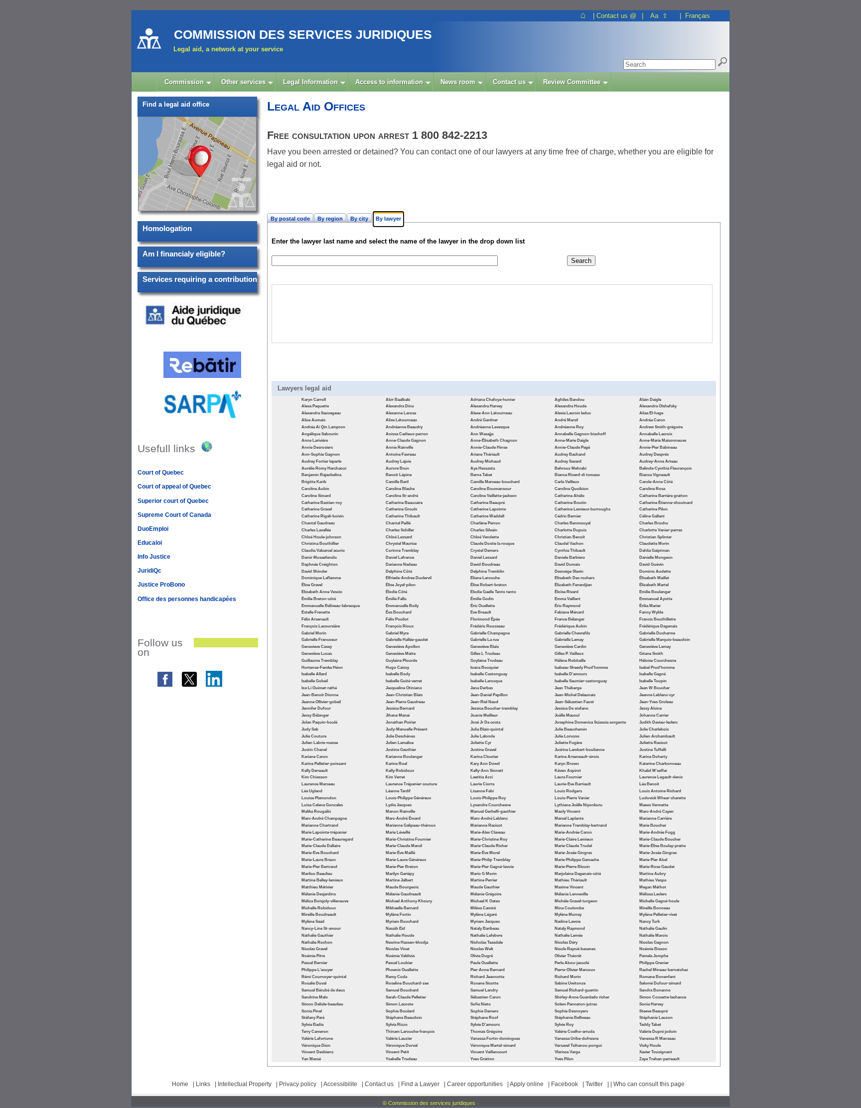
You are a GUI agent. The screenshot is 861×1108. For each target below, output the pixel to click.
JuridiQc (149, 570)
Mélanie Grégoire (485, 894)
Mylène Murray (568, 914)
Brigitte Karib (313, 482)
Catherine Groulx (401, 509)
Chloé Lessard (399, 537)
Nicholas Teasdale (486, 942)
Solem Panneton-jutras (576, 1004)
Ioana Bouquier (484, 667)
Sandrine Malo (314, 997)
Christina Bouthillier (320, 543)
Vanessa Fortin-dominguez (495, 1038)
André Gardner (484, 420)
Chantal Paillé (398, 523)
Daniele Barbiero (570, 557)
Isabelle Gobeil (314, 681)
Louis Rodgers (568, 791)
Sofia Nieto (480, 1004)
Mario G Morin (483, 873)
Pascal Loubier (399, 963)
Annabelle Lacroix (655, 434)
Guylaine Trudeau (486, 660)
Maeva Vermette (653, 805)
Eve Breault (480, 612)
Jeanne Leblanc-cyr (657, 695)
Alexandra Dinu (400, 406)
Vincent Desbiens (317, 1052)
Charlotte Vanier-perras (660, 530)
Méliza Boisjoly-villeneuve (324, 901)
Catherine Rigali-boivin (322, 516)
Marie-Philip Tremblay (490, 860)
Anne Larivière (314, 440)
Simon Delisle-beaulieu (322, 1004)
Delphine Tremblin (487, 571)
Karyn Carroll (313, 399)
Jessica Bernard (400, 708)
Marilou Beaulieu (316, 873)
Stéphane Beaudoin (404, 1017)
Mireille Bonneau (654, 908)
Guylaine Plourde (401, 660)
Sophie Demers (484, 1011)
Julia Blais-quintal (486, 729)
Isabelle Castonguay (488, 674)
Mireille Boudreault (318, 914)
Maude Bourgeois (402, 887)
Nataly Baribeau (484, 928)
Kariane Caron (314, 756)
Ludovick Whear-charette (662, 798)
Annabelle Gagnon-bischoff (580, 434)
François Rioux (400, 626)
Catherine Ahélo (569, 495)
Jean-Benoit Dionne (319, 695)
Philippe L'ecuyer (317, 970)
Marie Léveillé (398, 832)
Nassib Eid (395, 928)
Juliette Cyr (480, 742)
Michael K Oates (485, 901)
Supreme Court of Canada (174, 514)
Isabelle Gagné (652, 674)
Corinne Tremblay (402, 550)
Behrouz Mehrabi (570, 468)
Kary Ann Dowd (485, 763)
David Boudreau (485, 564)
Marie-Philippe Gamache (577, 860)
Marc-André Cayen (656, 811)
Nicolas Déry (566, 942)
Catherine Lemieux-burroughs (582, 509)
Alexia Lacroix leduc (573, 413)
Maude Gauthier (485, 887)
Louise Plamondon (318, 798)
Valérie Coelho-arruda (574, 1031)
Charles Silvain (483, 530)
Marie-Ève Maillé (400, 853)
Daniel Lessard (483, 557)
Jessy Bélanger (315, 715)
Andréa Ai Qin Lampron (323, 427)
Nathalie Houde (400, 935)
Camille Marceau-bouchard (495, 482)
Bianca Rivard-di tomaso (577, 475)
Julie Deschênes (400, 736)
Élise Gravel (311, 585)
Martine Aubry (652, 873)
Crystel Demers (484, 550)
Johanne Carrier (654, 715)
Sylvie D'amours (485, 1024)
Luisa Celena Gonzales (322, 805)
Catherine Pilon (653, 509)
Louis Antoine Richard (660, 791)
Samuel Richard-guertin (576, 990)
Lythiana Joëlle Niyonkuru (578, 805)
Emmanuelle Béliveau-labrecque (330, 606)
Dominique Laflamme (321, 578)
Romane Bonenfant (657, 977)
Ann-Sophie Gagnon (320, 454)
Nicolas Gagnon (654, 942)
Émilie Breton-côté (318, 599)
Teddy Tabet (650, 1024)
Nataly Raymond (570, 928)
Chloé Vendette (484, 537)
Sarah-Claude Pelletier (406, 997)
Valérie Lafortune (317, 1038)
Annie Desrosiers (317, 447)
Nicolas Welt (481, 949)
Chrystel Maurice (401, 543)
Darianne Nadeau (401, 564)
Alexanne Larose (401, 413)
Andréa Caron (652, 420)
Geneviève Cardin (570, 646)
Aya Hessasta (482, 468)
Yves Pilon (564, 1059)
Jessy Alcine (650, 708)
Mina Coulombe (569, 908)
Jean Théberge (568, 688)
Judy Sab (309, 729)
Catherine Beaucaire (404, 502)
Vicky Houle (650, 1045)
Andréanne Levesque (489, 427)
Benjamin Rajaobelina (321, 475)
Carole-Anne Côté (656, 482)
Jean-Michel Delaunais (575, 695)
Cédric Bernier (568, 516)
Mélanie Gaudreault (403, 894)
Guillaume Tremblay (319, 660)
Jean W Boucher (654, 688)
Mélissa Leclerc (653, 894)
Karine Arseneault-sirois (577, 756)
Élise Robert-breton (488, 585)
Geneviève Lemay (655, 646)
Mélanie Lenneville (571, 894)
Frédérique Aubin (571, 626)
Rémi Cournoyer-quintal (323, 977)
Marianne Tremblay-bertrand (581, 825)
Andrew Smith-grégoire (661, 427)
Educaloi (150, 542)
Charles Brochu (653, 523)
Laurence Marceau (318, 784)
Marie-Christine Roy (488, 839)
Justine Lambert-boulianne (579, 749)
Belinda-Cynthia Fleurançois (665, 468)
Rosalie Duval (313, 983)
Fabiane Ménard (569, 612)
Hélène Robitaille (570, 660)
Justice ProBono (161, 584)
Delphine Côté (399, 571)
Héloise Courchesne (657, 660)
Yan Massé (311, 1059)
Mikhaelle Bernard (402, 908)
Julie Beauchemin (571, 729)
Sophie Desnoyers (571, 1011)
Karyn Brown (567, 763)
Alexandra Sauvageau (321, 413)
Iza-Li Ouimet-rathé (319, 688)
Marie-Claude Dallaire (320, 846)
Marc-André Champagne (324, 818)
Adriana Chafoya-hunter (492, 399)
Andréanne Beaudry (404, 427)
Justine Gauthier (401, 749)
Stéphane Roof (484, 1017)
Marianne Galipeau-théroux (410, 825)
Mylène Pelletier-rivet (658, 914)
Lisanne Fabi (482, 791)
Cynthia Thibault (570, 550)
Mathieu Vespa (652, 880)
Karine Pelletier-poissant (323, 763)
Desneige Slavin (569, 571)
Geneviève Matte (401, 653)
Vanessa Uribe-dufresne (576, 1038)
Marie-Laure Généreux (406, 860)
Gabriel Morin (313, 633)
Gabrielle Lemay (569, 639)
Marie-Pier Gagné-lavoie (492, 866)
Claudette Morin (654, 543)
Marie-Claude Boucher (660, 839)
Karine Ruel (396, 763)
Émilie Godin (482, 599)
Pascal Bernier (314, 963)
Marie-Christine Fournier (408, 839)
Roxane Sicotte (484, 983)
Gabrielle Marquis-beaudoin (664, 639)
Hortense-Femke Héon (322, 667)
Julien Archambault (657, 736)
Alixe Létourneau (401, 420)
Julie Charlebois (654, 729)
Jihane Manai (398, 715)
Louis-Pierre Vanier (572, 798)
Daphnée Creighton (319, 564)
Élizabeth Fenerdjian (573, 585)
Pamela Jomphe (653, 956)
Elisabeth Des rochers (574, 578)
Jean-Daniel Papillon (489, 695)
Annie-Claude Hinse (488, 447)
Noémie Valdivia (400, 956)
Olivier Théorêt (568, 956)
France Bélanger (569, 619)
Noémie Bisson (653, 949)
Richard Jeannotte (487, 977)
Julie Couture (313, 736)
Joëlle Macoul (567, 715)
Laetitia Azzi (481, 777)
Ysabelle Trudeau (401, 1059)
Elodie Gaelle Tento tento (493, 592)
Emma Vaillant (567, 599)
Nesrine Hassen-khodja (407, 942)
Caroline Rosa (652, 489)
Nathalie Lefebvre (486, 935)
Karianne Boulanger (404, 756)
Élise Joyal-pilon (401, 585)
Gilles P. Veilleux (569, 653)
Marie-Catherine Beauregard (327, 839)
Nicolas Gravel (314, 949)
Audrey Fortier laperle (321, 461)
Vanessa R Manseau (657, 1038)
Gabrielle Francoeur (319, 639)
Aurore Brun (397, 468)
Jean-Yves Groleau (656, 702)
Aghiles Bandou (569, 399)
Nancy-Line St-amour (321, 928)
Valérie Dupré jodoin (658, 1031)
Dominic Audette (655, 571)
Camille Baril (397, 482)
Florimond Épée (485, 619)
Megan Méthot (652, 887)
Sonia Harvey (651, 1004)
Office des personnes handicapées (187, 599)
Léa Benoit (649, 784)
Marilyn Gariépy (400, 873)
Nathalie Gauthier (317, 935)
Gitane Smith (651, 653)
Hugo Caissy (397, 667)
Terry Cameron (314, 1031)
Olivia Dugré (481, 956)
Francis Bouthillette (657, 619)
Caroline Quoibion (571, 489)
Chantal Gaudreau (318, 523)
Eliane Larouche (485, 578)
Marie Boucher (652, 825)
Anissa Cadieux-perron (407, 434)
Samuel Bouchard (402, 990)
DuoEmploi (153, 528)
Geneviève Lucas (316, 653)
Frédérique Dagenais (658, 626)
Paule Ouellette (484, 963)
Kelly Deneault (314, 770)
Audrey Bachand (570, 454)
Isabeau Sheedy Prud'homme (581, 667)
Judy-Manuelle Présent (407, 729)
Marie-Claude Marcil (404, 846)
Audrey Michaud (485, 461)
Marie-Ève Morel (485, 853)
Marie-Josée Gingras (573, 853)
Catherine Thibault (403, 516)
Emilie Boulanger (655, 592)
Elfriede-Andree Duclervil (408, 578)
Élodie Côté (396, 592)
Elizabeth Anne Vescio (321, 592)
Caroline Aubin (315, 489)
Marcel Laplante (569, 818)
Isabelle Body (398, 674)
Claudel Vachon (569, 543)
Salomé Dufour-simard (660, 983)
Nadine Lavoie (567, 921)
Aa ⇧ (659, 15)
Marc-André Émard (403, 818)
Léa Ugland (311, 791)
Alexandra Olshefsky (658, 406)
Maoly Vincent (567, 811)
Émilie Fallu (396, 599)
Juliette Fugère (568, 742)
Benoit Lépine (399, 475)
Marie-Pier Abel (653, 860)
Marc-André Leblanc (489, 818)
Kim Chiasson (314, 777)
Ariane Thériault (485, 454)
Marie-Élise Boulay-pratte (662, 846)
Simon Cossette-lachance (662, 997)
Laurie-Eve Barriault (573, 784)
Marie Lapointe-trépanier (324, 832)
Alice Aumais (313, 420)
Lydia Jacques (399, 805)
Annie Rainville (399, 447)
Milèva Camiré (483, 908)
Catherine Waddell (487, 516)
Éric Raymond (567, 606)
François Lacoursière (320, 626)
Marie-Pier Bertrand (319, 866)
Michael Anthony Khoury (409, 901)
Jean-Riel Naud (484, 702)
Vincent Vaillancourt (488, 1052)
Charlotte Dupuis (570, 530)
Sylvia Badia (312, 1024)
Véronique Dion (315, 1045)
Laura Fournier (568, 777)
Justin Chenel (314, 749)
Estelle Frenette (315, 612)
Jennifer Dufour (316, 708)
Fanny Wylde (651, 612)
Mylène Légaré (483, 914)
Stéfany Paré (312, 1017)
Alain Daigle (650, 399)
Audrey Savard (568, 461)
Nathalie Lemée (568, 935)
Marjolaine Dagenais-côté (578, 873)
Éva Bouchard (399, 612)
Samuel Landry (484, 990)
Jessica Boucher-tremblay (494, 708)
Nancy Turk (649, 921)
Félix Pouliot (397, 619)
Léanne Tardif (398, 791)
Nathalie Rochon (316, 942)
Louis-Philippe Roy (488, 798)
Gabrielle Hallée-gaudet (407, 639)
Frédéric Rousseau (487, 626)
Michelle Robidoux (318, 908)
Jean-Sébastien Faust (574, 702)
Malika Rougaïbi (316, 811)
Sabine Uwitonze (570, 983)
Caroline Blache (400, 489)
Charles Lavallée (316, 530)
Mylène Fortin (398, 914)
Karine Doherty (653, 756)
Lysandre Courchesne (490, 805)
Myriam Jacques (485, 921)
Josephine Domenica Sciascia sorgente (590, 722)
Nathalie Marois (653, 935)
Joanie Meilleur (484, 715)
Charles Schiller (400, 530)
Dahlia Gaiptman (654, 550)
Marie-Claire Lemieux (574, 839)
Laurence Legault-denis (661, 777)
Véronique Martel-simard (493, 1045)
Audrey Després (654, 454)
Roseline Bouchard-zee (407, 983)
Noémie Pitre (313, 956)
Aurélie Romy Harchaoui (323, 468)
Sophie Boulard (400, 1011)
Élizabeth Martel (654, 585)
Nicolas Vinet (398, 949)
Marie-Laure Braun (318, 860)
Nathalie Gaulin (653, 928)
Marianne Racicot (486, 825)
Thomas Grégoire (486, 1031)
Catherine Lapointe (488, 509)
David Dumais (567, 564)
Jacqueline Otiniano (404, 688)
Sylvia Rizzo (397, 1024)
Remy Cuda (396, 977)
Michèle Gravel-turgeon (576, 901)
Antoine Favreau (401, 454)
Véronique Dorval (402, 1045)
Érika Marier (650, 606)
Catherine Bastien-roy (321, 502)
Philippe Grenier (654, 963)
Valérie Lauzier (399, 1038)
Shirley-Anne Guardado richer (582, 997)
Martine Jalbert (399, 880)
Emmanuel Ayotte (655, 599)
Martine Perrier (483, 880)
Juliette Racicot (653, 742)
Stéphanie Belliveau (572, 1017)
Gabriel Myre (397, 633)
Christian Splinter (655, 537)
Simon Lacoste (399, 1004)
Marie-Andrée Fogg (657, 832)
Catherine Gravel (316, 509)
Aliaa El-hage (651, 413)
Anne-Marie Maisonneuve (662, 440)
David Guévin (651, 564)
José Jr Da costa (485, 722)
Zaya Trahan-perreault (659, 1059)
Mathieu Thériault (571, 880)
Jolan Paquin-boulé (319, 722)
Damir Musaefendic (319, 557)
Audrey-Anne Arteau (658, 461)
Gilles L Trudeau (485, 653)
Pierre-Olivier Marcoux (575, 970)
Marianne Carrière (655, 818)
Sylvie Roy (564, 1024)
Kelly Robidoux (400, 770)
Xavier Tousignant (655, 1052)
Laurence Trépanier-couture (411, 784)
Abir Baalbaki (398, 399)
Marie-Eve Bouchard (320, 853)
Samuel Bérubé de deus (323, 990)
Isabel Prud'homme (657, 667)
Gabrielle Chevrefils (572, 633)
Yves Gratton (482, 1059)
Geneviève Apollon (403, 646)
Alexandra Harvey (486, 406)
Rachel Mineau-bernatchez (663, 970)
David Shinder (314, 571)
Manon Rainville (400, 811)
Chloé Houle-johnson (321, 537)
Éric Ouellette (482, 606)
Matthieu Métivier (317, 887)
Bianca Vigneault (654, 475)
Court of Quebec (161, 472)
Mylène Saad (312, 921)
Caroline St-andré (402, 495)
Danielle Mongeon (656, 557)
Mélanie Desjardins (318, 894)
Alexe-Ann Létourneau (491, 413)
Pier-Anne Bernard (487, 970)
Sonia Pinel (311, 1011)
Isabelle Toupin (653, 681)
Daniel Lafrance (400, 557)
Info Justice (154, 556)
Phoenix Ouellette (402, 970)
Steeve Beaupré (653, 1011)
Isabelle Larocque (486, 681)
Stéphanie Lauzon (656, 1017)
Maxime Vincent (569, 887)
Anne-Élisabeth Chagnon (493, 440)
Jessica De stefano (571, 708)
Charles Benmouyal (572, 523)
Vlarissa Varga (567, 1052)
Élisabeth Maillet (654, 578)
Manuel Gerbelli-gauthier (493, 811)
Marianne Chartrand (319, 825)
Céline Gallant (652, 516)
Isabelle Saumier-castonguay (581, 681)
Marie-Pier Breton (402, 866)
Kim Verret (395, 777)
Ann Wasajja (481, 434)
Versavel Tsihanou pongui (578, 1045)
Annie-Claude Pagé (572, 447)
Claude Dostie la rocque (492, 543)
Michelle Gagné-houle (659, 901)
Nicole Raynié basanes (575, 949)
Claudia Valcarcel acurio (323, 550)
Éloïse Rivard (566, 592)
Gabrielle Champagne (490, 633)
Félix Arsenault (315, 619)
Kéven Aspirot (568, 770)
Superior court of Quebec (173, 500)
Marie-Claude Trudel (573, 846)
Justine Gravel (483, 749)
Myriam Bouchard (402, 921)
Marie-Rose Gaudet (657, 866)
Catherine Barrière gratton (663, 495)
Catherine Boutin (570, 502)
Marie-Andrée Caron (573, 832)
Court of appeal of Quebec (174, 486)
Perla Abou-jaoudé (572, 963)
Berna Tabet (481, 475)
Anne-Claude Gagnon (406, 440)
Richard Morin (568, 977)
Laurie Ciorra (482, 784)
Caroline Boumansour (490, 489)
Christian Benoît (570, 537)
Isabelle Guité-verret (404, 681)
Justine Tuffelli (652, 749)
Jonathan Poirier (401, 722)
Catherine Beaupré (487, 502)
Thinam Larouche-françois (410, 1031)
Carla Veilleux (567, 482)
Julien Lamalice (400, 742)
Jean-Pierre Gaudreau (405, 702)
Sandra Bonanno (655, 990)
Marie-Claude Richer (489, 846)
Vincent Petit (397, 1052)
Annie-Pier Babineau (658, 447)
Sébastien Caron (485, 997)
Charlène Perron (485, 523)
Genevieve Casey (316, 646)
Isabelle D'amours (571, 674)
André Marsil (566, 420)
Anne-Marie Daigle (571, 440)
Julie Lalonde (482, 736)
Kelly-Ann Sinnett (486, 770)
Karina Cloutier (484, 756)
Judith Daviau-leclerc (658, 722)
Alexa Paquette (315, 406)
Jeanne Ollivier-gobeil (321, 702)
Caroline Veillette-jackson (493, 495)
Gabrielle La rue (484, 639)
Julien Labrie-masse (319, 742)
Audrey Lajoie (398, 461)
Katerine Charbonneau (660, 763)
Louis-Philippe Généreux (408, 798)
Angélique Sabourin (319, 434)
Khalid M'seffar (653, 770)
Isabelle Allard (314, 674)
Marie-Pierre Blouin (572, 866)
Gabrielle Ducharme (657, 633)
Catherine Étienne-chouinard (666, 502)
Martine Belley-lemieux (322, 880)
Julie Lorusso (567, 736)
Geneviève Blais (484, 646)
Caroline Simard (316, 495)
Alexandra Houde (570, 406)
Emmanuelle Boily (402, 606)
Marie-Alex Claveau (487, 832)
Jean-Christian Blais (404, 695)
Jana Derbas (481, 688)
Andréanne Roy (569, 427)
